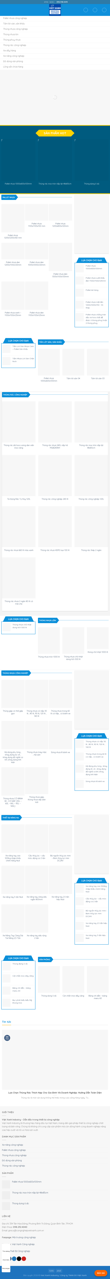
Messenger (6, 1268)
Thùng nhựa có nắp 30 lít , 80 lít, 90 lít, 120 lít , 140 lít (37, 713)
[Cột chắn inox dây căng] (73, 979)
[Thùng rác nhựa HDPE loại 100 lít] (55, 526)
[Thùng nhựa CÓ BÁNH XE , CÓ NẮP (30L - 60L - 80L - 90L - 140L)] (13, 781)
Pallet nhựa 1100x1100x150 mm (36, 224)
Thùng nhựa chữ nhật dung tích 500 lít (73, 657)
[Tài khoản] (95, 10)
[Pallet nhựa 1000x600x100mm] (18, 160)
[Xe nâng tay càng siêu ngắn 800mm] (36, 880)
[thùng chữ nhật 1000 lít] (98, 638)
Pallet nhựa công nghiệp (14, 1150)
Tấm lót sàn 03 (97, 378)
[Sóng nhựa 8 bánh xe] (60, 735)
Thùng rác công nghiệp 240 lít (55, 499)
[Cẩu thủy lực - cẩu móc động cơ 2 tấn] (36, 838)
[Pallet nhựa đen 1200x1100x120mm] (13, 251)
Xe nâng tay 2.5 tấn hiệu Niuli (60, 898)
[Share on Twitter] (14, 1258)
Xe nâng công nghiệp (12, 1144)
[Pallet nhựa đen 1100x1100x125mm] (36, 295)
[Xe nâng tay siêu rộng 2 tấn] (36, 918)
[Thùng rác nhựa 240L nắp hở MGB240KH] (55, 421)
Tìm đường (6, 1251)
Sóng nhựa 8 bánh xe (60, 752)
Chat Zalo (6, 1260)
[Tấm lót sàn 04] (73, 362)
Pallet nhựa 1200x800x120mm (60, 224)
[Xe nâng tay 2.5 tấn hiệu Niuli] (60, 880)
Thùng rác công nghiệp (13, 1165)
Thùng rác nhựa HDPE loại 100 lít (54, 550)
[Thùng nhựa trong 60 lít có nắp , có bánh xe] (60, 694)
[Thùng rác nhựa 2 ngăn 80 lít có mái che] (19, 577)
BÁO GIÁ (101, 1273)
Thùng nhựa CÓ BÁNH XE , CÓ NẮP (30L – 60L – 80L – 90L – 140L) (13, 802)
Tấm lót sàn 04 (73, 378)
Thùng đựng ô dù (91, 184)
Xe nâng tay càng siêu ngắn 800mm (37, 898)
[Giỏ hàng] (104, 10)
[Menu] (3, 10)
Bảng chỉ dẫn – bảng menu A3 (98, 997)
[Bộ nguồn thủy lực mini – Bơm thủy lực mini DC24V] (60, 838)
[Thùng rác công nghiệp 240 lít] (55, 475)
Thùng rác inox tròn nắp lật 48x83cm (54, 184)
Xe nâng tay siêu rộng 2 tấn (36, 936)
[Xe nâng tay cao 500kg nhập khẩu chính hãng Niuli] (13, 838)
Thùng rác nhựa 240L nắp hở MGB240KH (55, 446)
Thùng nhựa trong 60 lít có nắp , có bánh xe (60, 712)
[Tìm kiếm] (86, 10)
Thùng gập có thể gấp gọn (13, 712)
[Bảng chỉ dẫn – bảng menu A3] (98, 979)
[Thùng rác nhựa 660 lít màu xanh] (19, 526)
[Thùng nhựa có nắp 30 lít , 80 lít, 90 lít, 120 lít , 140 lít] (36, 694)
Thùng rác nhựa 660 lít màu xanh (18, 550)
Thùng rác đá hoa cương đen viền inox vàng (19, 446)
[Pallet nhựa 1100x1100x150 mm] (36, 212)
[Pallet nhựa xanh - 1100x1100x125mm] (13, 295)
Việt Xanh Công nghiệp (23, 1244)
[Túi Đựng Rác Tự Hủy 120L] (19, 475)
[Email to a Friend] (19, 1258)
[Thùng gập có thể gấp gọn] (13, 694)
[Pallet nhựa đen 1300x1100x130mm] (60, 257)
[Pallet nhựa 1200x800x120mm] (60, 212)
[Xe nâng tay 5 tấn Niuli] (13, 880)
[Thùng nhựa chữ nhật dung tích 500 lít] (73, 640)
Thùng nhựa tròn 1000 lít (49, 657)
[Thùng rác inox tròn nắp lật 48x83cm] (55, 160)
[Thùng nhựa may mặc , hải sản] (36, 735)
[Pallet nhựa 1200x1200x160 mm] (13, 218)
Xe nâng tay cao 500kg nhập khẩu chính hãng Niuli (13, 858)
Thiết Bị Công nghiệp (20, 1251)
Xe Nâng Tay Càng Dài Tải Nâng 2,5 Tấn (13, 936)
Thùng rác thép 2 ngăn (91, 550)
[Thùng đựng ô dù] (92, 160)
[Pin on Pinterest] (24, 1258)
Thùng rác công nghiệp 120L (91, 499)
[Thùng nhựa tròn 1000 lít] (49, 640)
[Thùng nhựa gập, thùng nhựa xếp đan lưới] (36, 780)
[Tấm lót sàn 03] (98, 362)
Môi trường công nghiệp (24, 1237)
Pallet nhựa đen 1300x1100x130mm (60, 275)
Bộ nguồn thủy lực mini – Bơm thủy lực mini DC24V (60, 858)
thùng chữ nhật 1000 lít (98, 652)
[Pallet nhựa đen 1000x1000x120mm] (36, 251)
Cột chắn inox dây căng (73, 996)
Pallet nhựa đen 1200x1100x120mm (13, 263)
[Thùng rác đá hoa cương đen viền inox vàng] (19, 421)
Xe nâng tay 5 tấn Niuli (13, 897)
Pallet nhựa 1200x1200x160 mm (13, 236)
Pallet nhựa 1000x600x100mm (18, 184)
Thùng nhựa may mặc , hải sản (37, 753)
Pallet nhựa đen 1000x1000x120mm (36, 263)
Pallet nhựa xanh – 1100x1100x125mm (13, 313)
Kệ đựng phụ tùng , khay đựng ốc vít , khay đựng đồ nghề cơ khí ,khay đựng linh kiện (13, 757)
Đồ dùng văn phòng (12, 1160)
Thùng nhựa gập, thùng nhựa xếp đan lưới (37, 799)
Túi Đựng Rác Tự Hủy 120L (18, 499)
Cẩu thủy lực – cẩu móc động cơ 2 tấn (36, 856)
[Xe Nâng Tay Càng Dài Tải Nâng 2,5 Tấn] (13, 918)
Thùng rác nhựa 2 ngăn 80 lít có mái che (19, 602)
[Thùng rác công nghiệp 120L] (91, 475)
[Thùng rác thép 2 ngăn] (91, 526)
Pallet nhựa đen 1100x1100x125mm (36, 313)
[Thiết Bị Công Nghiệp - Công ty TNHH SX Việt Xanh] (55, 10)
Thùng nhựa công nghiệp (14, 1155)
